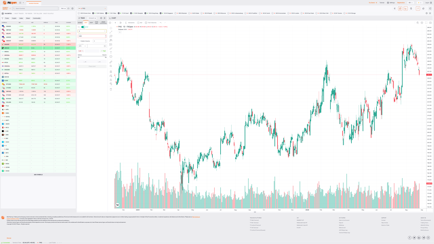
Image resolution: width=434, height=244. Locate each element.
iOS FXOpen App (343, 230)
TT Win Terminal (254, 222)
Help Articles (384, 222)
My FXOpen (342, 217)
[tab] (80, 23)
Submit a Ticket (385, 225)
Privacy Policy (424, 227)
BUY (87, 27)
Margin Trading (34, 3)
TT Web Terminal (254, 220)
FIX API (299, 227)
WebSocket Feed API (302, 222)
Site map (9, 238)
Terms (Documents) (426, 220)
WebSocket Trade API (302, 225)
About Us (423, 217)
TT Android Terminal (255, 225)
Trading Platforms (255, 217)
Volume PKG (82, 29)
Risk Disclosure (425, 230)
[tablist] (92, 45)
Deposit (341, 222)
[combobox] (92, 31)
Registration (401, 3)
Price (80, 34)
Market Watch (5, 8)
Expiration (81, 44)
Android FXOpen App (344, 232)
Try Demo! (372, 3)
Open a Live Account (344, 220)
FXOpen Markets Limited (13, 218)
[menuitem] (63, 8)
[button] (105, 31)
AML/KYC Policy (425, 225)
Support (383, 217)
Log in (427, 3)
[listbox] (410, 2)
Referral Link (342, 227)
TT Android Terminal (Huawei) (257, 230)
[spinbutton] (92, 36)
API (298, 217)
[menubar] (63, 8)
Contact (383, 220)
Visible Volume (85, 41)
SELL (79, 27)
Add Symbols (38, 174)
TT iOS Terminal (254, 227)
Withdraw (341, 225)
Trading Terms (424, 222)
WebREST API (300, 220)
